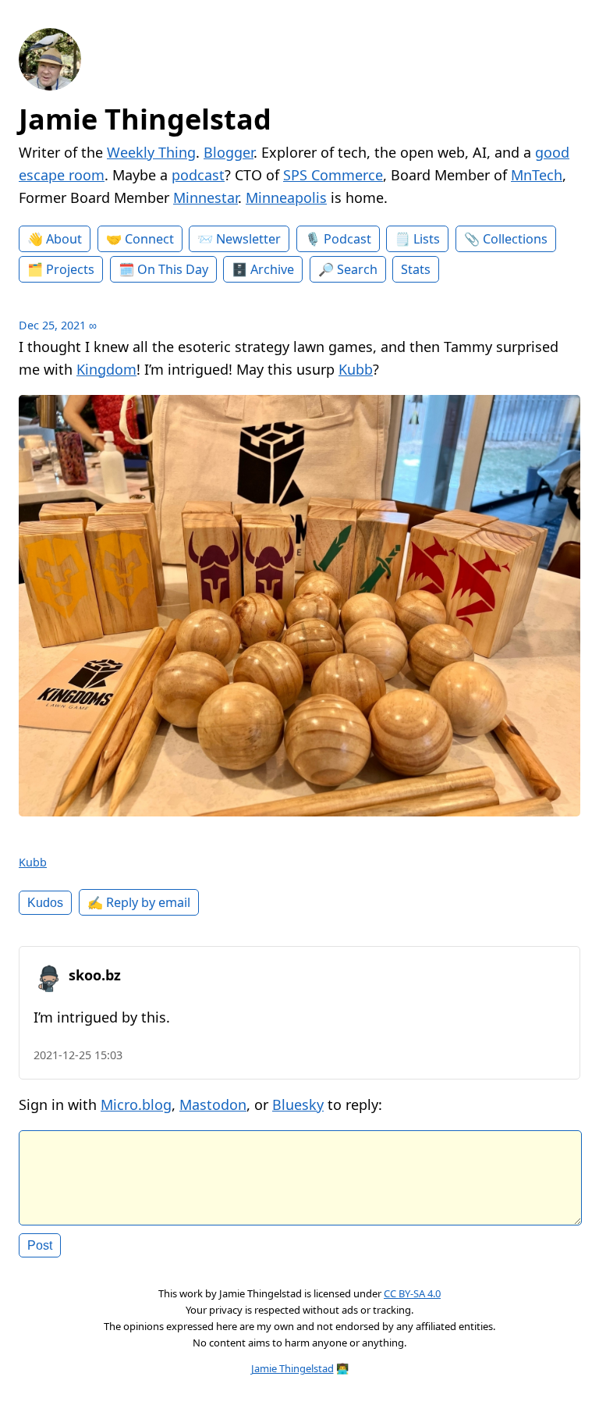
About (64, 238)
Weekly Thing (151, 152)
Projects (70, 269)
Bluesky (298, 1104)
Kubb (355, 369)
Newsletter (248, 238)
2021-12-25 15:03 (78, 1055)
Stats (416, 269)
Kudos (45, 902)
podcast (198, 174)
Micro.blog (136, 1104)
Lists (426, 238)
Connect (149, 238)
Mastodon (212, 1104)
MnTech (536, 174)
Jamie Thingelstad (145, 119)
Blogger (228, 152)
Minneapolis (286, 197)
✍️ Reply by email (138, 902)
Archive (272, 269)
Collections (515, 238)
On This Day (172, 269)
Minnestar (205, 197)
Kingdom (106, 369)
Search (357, 269)
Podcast (347, 238)
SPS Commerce (333, 174)
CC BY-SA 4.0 (412, 1293)
